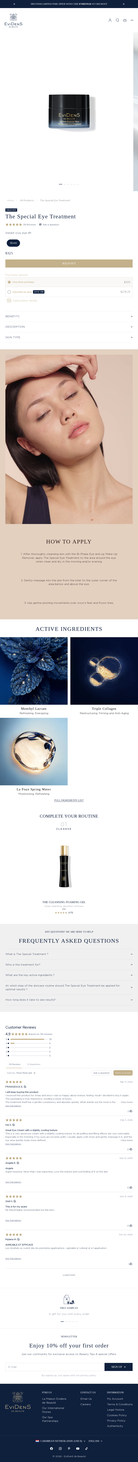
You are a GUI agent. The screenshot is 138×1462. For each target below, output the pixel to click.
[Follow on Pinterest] (69, 1448)
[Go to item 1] (62, 1321)
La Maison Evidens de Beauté (54, 1400)
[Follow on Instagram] (60, 1448)
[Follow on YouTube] (77, 1448)
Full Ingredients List (69, 800)
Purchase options (16, 274)
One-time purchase (23, 282)
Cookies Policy (117, 1415)
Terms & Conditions (120, 1404)
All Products (27, 200)
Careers (85, 1404)
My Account (115, 1398)
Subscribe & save (28, 292)
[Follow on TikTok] (86, 1448)
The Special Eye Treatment (55, 200)
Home (10, 200)
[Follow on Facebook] (51, 1448)
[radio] (9, 282)
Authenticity (115, 1426)
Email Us (86, 1398)
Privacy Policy (116, 1420)
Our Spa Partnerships (50, 1419)
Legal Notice (115, 1409)
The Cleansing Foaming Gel (63, 902)
